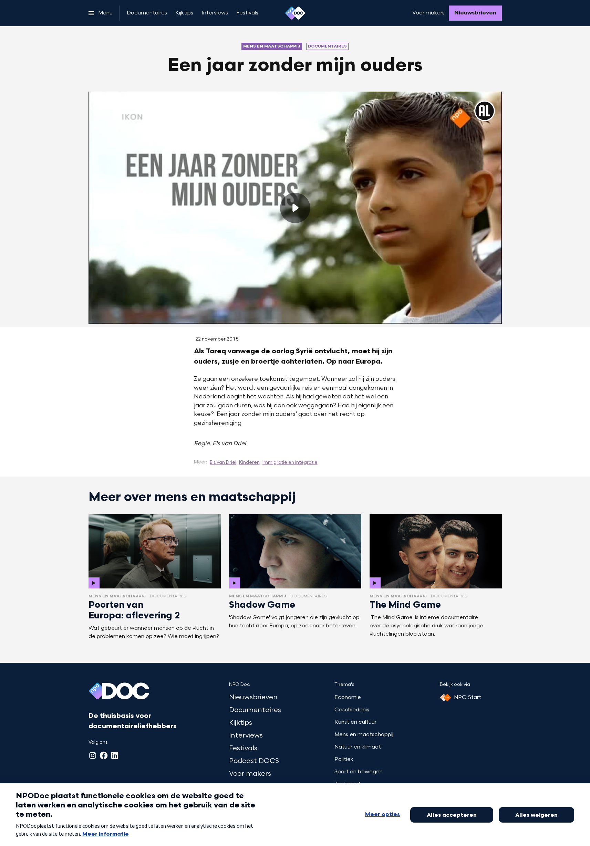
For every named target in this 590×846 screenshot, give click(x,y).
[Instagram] (93, 755)
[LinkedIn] (115, 755)
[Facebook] (104, 755)
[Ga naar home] (295, 13)
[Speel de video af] (295, 208)
